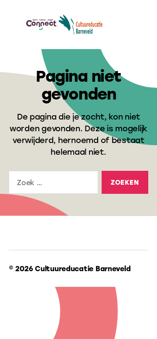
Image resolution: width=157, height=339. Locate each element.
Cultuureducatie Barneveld (82, 268)
